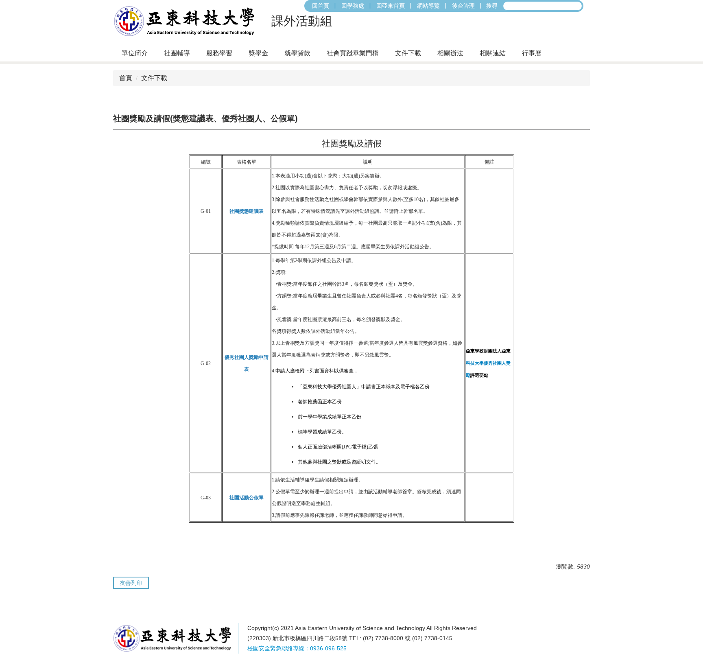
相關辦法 (450, 53)
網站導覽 (428, 5)
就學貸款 (297, 53)
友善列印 (131, 583)
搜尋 (492, 5)
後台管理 (463, 5)
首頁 (125, 77)
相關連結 (493, 53)
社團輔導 (177, 53)
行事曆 (531, 53)
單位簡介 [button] (135, 53)
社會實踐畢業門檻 (353, 53)
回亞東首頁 (390, 5)
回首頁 (320, 5)
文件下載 (408, 53)
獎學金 (258, 53)
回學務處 (352, 5)
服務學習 (219, 53)
